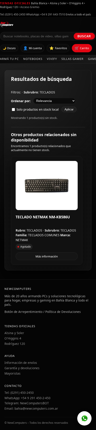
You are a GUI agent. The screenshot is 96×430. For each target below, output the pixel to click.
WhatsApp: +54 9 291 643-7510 (45, 14)
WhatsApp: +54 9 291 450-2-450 (27, 398)
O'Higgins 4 (12, 338)
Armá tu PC (9, 59)
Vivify (52, 59)
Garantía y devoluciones (22, 368)
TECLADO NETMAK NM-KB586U (43, 217)
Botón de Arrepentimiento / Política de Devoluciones (42, 312)
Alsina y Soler (14, 333)
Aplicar (69, 109)
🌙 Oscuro (9, 48)
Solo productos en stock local (38, 109)
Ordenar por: (21, 101)
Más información (46, 256)
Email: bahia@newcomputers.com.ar (31, 408)
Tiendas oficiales (15, 3)
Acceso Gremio (29, 7)
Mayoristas (12, 373)
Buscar (84, 36)
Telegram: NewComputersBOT (26, 403)
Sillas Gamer (72, 59)
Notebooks (32, 59)
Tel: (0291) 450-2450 (12, 14)
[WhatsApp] (84, 418)
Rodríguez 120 (14, 343)
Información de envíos (20, 362)
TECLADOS (47, 92)
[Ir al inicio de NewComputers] (48, 24)
